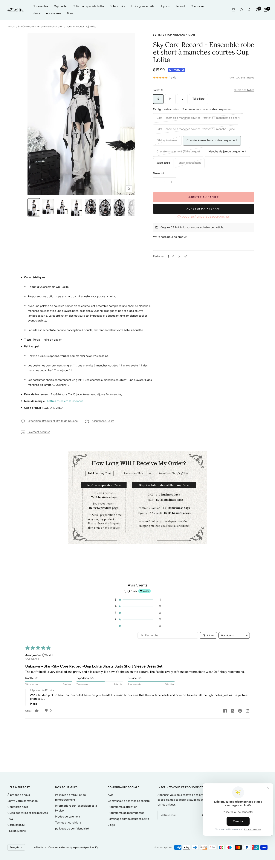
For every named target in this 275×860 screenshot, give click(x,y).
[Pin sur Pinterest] (173, 256)
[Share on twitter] (232, 711)
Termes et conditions (68, 822)
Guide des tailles (244, 90)
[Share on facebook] (225, 711)
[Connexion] (249, 9)
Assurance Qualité (103, 421)
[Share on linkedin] (247, 711)
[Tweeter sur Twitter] (179, 256)
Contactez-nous (17, 807)
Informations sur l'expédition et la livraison (76, 808)
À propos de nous (18, 795)
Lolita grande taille (142, 6)
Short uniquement (189, 162)
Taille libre (198, 98)
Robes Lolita (117, 6)
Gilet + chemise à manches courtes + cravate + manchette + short (198, 117)
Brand (70, 13)
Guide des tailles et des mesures (27, 813)
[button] (137, 599)
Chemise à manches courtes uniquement (212, 140)
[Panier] (266, 10)
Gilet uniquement (167, 140)
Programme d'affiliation (122, 807)
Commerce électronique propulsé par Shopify (73, 847)
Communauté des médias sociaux (129, 801)
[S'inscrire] (201, 815)
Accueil (11, 26)
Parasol (180, 6)
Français (14, 847)
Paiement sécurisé (39, 432)
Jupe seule (163, 162)
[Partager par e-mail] (185, 256)
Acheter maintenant (204, 208)
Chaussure (197, 6)
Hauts (36, 13)
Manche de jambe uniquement (227, 151)
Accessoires (53, 13)
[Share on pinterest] (240, 711)
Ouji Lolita (60, 6)
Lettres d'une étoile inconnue (65, 401)
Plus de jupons (16, 830)
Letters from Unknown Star (174, 34)
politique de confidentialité (72, 828)
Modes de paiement (67, 816)
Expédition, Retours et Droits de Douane (53, 421)
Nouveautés (40, 6)
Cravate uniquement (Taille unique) (178, 151)
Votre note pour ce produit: (170, 237)
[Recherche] (241, 10)
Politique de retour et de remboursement (70, 797)
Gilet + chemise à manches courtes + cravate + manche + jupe (196, 129)
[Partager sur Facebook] (168, 256)
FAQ (10, 818)
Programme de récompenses (126, 813)
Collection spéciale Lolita (88, 6)
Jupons (164, 6)
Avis (110, 795)
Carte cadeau (16, 824)
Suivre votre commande (22, 801)
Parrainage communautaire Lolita (128, 818)
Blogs (111, 824)
